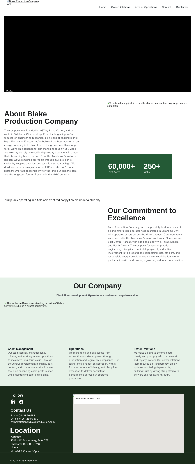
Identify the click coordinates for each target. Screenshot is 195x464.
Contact (166, 7)
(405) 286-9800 (28, 418)
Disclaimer (182, 7)
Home (102, 7)
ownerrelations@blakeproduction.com (33, 421)
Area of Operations (146, 7)
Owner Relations (120, 7)
